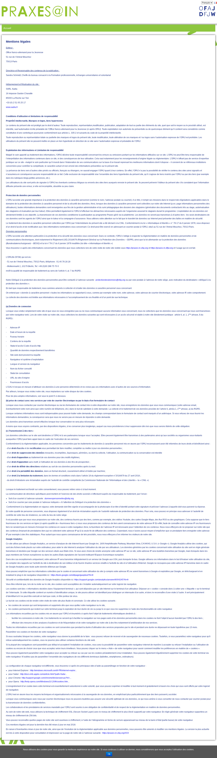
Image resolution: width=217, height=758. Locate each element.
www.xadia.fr (12, 107)
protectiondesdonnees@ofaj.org (110, 280)
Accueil (7, 28)
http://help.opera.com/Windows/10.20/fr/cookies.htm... (45, 681)
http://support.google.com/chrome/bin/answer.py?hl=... (46, 678)
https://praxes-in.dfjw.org (162, 248)
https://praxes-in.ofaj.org (137, 248)
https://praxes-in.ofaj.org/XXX (115, 733)
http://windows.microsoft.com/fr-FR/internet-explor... (53, 670)
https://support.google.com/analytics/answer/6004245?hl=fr (101, 579)
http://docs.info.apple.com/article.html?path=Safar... (43, 674)
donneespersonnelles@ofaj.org (59, 498)
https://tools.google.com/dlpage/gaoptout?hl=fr (72, 575)
